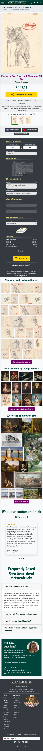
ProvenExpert (14, 550)
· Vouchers (16, 712)
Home (3, 7)
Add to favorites (31, 130)
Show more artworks (21, 501)
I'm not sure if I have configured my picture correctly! (21, 629)
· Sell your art (16, 703)
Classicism (17, 7)
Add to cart (22, 258)
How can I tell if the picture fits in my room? (21, 614)
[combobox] (21, 153)
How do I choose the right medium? (18, 621)
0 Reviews (25, 134)
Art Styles (9, 7)
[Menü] (2, 3)
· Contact (5, 703)
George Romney (27, 7)
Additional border (10, 151)
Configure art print (23, 94)
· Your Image (16, 700)
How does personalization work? (17, 587)
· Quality (15, 705)
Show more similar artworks (21, 362)
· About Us (6, 729)
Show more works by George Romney (21, 409)
